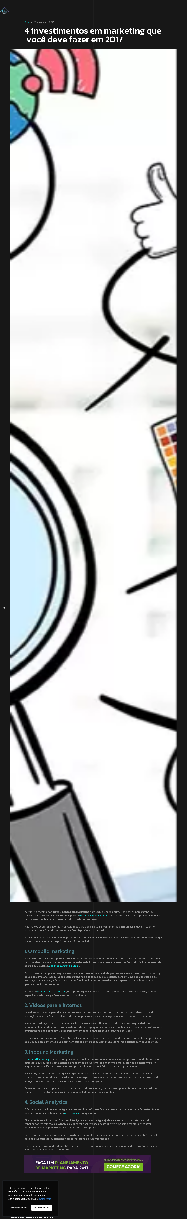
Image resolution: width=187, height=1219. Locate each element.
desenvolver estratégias (93, 915)
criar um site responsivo (51, 991)
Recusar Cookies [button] (19, 1207)
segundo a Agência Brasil (64, 966)
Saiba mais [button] (45, 1199)
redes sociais (72, 1113)
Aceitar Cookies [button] (42, 1207)
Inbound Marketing (38, 1059)
